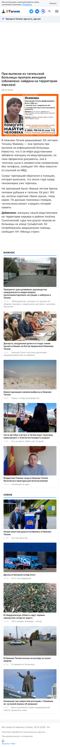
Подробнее (27, 4)
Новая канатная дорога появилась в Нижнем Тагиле (27, 533)
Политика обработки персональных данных (23, 732)
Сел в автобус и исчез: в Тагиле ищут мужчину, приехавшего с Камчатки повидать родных (28, 436)
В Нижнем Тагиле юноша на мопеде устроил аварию (27, 659)
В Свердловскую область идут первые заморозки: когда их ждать (24, 616)
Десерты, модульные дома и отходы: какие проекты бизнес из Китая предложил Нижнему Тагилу (28, 346)
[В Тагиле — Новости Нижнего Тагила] (14, 11)
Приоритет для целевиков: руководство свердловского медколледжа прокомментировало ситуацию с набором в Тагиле (27, 293)
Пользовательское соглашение (17, 736)
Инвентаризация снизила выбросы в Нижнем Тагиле (27, 393)
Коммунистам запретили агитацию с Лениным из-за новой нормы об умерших (28, 702)
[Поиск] (49, 11)
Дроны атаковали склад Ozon (20, 574)
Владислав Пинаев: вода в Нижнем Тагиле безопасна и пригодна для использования (26, 479)
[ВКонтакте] (37, 11)
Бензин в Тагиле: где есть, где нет (23, 19)
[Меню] (57, 11)
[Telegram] (31, 11)
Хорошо (52, 3)
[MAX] (43, 11)
